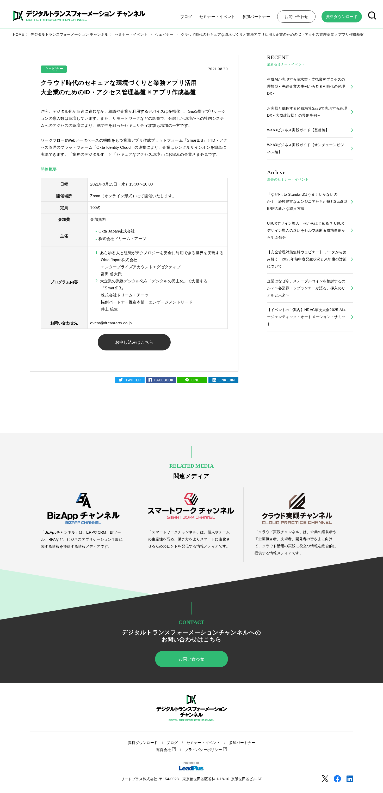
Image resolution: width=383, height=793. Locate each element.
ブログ (186, 16)
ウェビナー (54, 69)
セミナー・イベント (217, 16)
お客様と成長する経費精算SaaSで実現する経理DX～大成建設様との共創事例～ (307, 111)
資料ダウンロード (143, 743)
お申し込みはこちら (134, 342)
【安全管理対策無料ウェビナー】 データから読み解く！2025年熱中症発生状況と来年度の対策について (307, 259)
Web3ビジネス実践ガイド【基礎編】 (298, 130)
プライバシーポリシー (204, 750)
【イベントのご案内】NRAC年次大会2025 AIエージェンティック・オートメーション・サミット (307, 317)
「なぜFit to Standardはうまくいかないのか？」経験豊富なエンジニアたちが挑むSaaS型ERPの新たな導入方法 (307, 201)
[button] (372, 16)
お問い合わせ (191, 659)
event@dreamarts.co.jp (111, 323)
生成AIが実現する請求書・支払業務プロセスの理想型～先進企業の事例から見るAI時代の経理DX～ (306, 86)
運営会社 (164, 750)
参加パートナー (256, 16)
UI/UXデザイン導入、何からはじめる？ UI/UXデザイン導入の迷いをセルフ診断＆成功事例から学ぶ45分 (306, 230)
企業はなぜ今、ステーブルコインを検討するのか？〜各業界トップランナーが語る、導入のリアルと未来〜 (306, 288)
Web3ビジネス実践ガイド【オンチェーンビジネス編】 (305, 148)
